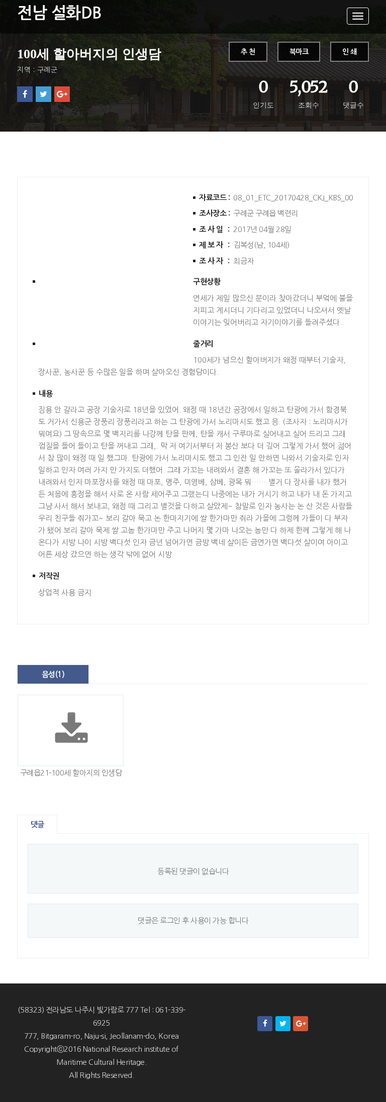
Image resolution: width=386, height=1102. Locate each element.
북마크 (299, 51)
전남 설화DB (59, 13)
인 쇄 (349, 51)
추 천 (248, 51)
